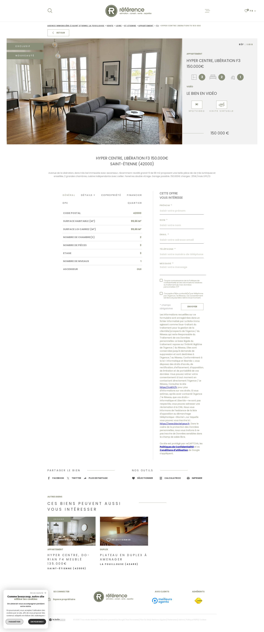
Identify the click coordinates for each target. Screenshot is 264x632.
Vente (110, 26)
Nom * (164, 220)
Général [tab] (69, 195)
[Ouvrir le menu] (207, 10)
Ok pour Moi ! (37, 621)
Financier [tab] (134, 195)
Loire (119, 26)
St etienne (130, 26)
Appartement (145, 26)
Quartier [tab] (135, 203)
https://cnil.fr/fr (168, 387)
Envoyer (192, 306)
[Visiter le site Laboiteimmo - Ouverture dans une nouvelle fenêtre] (57, 620)
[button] (82, 140)
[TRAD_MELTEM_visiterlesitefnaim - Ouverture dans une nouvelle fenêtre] (198, 601)
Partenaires (172, 620)
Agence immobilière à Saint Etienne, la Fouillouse (75, 26)
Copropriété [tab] (111, 195)
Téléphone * (168, 249)
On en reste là (36, 593)
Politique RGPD (192, 620)
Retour (61, 32)
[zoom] (94, 91)
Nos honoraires (132, 620)
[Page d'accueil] (129, 10)
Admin (181, 620)
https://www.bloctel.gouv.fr (175, 423)
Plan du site (145, 620)
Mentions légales (159, 620)
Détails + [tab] (88, 195)
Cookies (203, 620)
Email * (164, 234)
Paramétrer (14, 621)
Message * (167, 263)
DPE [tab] (65, 203)
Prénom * (166, 205)
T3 (157, 26)
